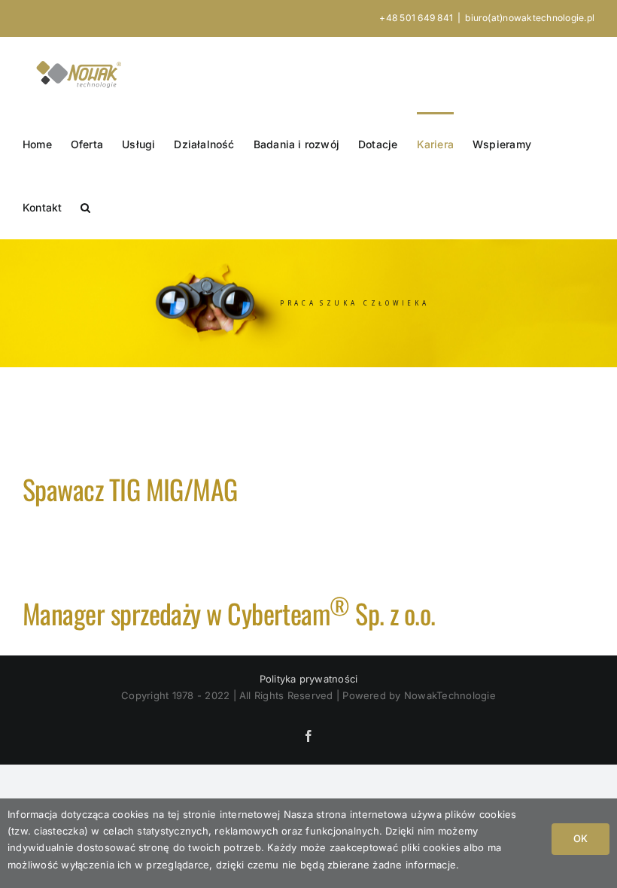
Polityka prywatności (309, 679)
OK (580, 838)
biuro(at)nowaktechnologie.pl (529, 17)
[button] (85, 207)
